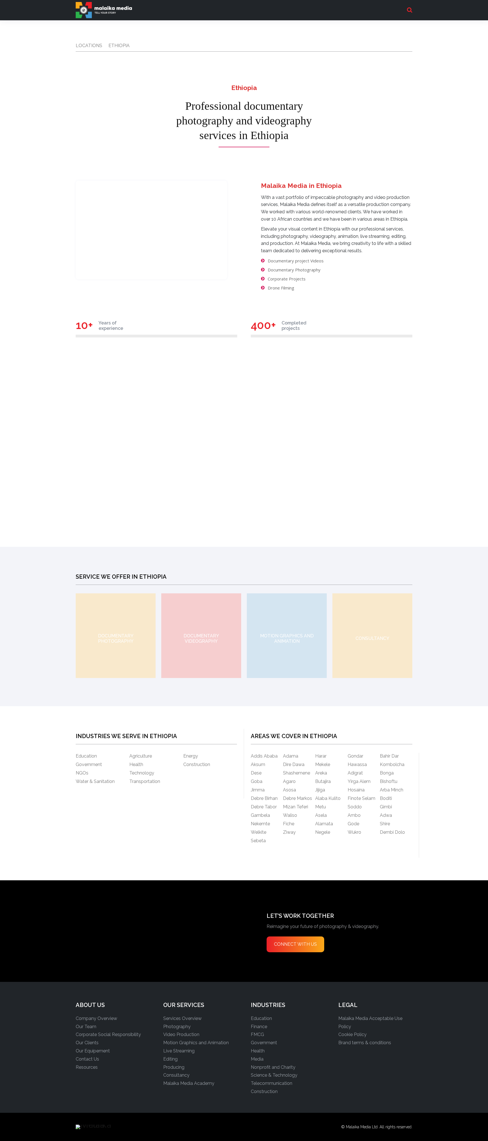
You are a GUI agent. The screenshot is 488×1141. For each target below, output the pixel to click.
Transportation (144, 781)
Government (89, 764)
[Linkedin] (170, 1127)
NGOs (82, 773)
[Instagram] (153, 1127)
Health (136, 764)
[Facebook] (136, 1127)
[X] (187, 1127)
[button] (409, 10)
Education (86, 756)
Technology (141, 773)
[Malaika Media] (103, 10)
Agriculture (140, 756)
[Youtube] (221, 1127)
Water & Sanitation (95, 781)
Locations (89, 45)
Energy (190, 756)
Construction (196, 764)
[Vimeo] (204, 1127)
